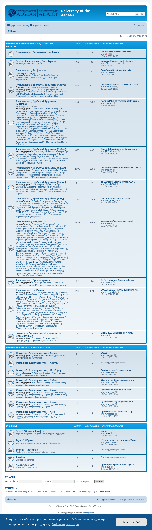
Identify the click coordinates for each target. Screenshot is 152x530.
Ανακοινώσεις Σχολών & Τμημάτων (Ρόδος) (41, 149)
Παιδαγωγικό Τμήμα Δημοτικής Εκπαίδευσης (35, 154)
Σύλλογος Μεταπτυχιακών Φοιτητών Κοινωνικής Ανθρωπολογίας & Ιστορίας (37, 320)
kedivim (108, 223)
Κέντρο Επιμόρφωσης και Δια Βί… (118, 221)
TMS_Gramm (111, 151)
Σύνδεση (10, 477)
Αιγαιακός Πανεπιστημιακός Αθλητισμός (40, 356)
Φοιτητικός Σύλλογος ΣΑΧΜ (52, 299)
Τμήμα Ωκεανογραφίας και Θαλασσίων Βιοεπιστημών (38, 118)
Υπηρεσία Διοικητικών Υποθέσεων (47, 226)
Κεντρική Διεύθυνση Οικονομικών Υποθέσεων (36, 251)
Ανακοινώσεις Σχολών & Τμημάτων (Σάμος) (41, 168)
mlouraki (109, 72)
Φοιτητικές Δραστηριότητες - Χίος (35, 411)
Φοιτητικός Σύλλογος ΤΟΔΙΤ (28, 326)
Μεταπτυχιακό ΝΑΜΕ (43, 205)
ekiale (107, 467)
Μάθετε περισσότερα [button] (65, 524)
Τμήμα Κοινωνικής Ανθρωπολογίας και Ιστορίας (37, 111)
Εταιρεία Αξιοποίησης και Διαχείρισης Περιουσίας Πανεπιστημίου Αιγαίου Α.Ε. (40, 266)
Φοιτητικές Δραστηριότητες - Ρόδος (36, 380)
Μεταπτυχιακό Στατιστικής (40, 175)
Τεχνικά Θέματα (25, 440)
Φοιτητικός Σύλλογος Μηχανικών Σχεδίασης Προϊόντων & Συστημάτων (39, 322)
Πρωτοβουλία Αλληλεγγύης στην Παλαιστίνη (36, 327)
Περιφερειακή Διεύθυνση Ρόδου (30, 237)
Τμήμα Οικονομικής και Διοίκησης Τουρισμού (44, 212)
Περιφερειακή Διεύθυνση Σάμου (47, 235)
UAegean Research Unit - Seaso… (117, 61)
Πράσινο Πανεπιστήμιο (56, 285)
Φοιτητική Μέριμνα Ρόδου (54, 260)
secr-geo (109, 103)
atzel (107, 54)
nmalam (31, 73)
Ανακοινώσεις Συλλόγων (30, 290)
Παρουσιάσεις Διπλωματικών (43, 340)
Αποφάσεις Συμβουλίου (44, 75)
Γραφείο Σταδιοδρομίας (53, 255)
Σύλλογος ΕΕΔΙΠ (44, 297)
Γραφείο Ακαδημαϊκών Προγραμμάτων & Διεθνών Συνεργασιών (40, 247)
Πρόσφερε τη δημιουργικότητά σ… (118, 402)
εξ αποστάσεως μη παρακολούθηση (118, 440)
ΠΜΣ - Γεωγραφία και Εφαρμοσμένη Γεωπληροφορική (41, 121)
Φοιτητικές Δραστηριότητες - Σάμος (36, 390)
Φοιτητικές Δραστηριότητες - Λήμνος (37, 362)
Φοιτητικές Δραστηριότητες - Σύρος (36, 402)
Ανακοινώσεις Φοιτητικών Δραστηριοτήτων (28, 348)
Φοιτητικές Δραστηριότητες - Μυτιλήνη (38, 370)
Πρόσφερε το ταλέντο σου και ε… (117, 370)
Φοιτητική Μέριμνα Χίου (52, 253)
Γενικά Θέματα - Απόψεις (30, 431)
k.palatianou (42, 87)
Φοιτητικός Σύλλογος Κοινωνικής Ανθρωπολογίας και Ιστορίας (35, 307)
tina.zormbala (111, 292)
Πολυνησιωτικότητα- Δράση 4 (47, 283)
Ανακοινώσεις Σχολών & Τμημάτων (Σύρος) (41, 182)
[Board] (33, 12)
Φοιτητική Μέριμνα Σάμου (27, 253)
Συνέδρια (38, 338)
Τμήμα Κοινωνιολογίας (40, 113)
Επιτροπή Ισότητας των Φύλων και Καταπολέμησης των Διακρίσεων (38, 269)
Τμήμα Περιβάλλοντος (42, 117)
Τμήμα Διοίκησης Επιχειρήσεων (30, 203)
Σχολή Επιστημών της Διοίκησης (48, 201)
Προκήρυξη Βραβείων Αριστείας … (118, 70)
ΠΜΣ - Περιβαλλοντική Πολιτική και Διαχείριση (38, 125)
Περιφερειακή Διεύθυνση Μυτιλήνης (31, 233)
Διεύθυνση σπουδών (39, 246)
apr (106, 335)
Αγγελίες (21, 457)
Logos (104, 431)
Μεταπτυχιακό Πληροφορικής (45, 177)
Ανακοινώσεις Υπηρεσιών (31, 221)
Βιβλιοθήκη (51, 231)
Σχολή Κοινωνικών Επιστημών (48, 109)
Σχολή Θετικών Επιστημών (46, 170)
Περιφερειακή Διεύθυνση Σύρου (40, 240)
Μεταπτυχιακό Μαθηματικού (44, 172)
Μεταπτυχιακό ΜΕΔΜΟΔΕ (36, 210)
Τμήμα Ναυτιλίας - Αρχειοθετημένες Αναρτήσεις (39, 215)
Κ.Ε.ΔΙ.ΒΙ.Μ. (32, 262)
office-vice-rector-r (113, 63)
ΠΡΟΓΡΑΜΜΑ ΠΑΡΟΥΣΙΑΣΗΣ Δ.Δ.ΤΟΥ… (120, 84)
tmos (107, 433)
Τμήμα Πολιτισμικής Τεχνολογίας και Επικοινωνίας (37, 114)
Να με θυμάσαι (84, 481)
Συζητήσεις (11, 426)
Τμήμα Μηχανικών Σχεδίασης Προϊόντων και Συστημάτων (38, 186)
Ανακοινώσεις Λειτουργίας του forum (37, 52)
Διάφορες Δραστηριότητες (37, 397)
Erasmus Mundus (34, 285)
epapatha (53, 87)
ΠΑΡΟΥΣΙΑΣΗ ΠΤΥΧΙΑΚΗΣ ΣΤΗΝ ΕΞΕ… (120, 101)
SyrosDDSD (110, 184)
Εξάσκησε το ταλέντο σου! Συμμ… (117, 390)
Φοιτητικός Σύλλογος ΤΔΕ (55, 301)
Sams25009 (104, 492)
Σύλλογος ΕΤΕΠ (25, 297)
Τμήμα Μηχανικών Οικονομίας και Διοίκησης (39, 206)
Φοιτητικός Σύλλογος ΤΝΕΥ (30, 304)
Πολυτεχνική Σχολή (42, 185)
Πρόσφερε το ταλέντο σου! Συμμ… (118, 411)
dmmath (108, 170)
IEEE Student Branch (43, 355)
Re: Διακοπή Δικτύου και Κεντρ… (117, 52)
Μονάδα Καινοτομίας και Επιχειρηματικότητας (36, 257)
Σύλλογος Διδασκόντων (44, 292)
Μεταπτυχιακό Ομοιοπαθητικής (29, 191)
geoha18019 (110, 442)
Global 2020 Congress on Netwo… (117, 333)
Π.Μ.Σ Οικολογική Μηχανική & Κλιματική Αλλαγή (39, 132)
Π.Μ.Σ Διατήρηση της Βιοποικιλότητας (42, 130)
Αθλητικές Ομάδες (42, 373)
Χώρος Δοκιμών (25, 464)
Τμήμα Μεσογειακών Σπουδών (37, 157)
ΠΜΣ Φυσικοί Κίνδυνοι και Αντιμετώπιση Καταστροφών (39, 141)
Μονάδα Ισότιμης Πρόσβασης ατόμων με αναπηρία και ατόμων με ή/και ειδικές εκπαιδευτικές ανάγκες (40, 273)
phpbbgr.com (88, 513)
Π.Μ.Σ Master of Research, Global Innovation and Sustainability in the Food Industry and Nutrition (39, 95)
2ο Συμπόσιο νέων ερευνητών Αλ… (118, 182)
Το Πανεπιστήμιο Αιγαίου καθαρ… (117, 280)
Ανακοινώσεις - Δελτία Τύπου (29, 77)
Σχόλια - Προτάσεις (27, 449)
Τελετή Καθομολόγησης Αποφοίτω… (119, 149)
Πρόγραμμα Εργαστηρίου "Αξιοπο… (118, 464)
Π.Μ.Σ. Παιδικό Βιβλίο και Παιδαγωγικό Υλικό (41, 161)
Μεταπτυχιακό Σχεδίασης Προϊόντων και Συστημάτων (40, 189)
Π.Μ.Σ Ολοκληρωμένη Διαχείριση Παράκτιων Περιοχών (37, 127)
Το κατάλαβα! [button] (131, 522)
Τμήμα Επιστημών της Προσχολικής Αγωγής (40, 155)
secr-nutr (32, 87)
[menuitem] (39, 25)
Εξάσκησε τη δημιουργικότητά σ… (118, 380)
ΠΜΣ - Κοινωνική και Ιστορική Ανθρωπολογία (41, 123)
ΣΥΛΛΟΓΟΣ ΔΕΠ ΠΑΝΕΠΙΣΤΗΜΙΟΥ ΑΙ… (120, 290)
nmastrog (109, 355)
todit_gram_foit (111, 200)
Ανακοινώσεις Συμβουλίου (31, 70)
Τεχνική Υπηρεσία (34, 231)
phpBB (70, 506)
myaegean (109, 372)
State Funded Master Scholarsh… (117, 198)
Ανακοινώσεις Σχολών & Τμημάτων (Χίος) (40, 198)
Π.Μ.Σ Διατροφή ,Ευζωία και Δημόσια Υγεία (47, 92)
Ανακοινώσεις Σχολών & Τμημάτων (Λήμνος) (41, 84)
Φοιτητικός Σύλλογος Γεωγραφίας (48, 317)
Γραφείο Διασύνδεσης (38, 264)
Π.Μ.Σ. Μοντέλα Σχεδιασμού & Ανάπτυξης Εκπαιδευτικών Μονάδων (42, 159)
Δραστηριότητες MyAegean (38, 375)
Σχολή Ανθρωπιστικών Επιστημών (49, 152)
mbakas (108, 282)
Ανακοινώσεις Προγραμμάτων (33, 280)
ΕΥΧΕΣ (104, 353)
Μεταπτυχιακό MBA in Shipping (29, 214)
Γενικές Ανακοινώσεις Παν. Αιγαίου (36, 61)
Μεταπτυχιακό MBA (56, 203)
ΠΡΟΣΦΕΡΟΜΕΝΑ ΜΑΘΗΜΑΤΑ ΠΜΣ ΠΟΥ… (122, 168)
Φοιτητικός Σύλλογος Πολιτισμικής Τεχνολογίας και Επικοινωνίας (39, 311)
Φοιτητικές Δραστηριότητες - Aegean (37, 353)
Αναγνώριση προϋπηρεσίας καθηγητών (34, 228)
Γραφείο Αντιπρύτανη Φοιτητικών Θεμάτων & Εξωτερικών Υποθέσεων (41, 245)
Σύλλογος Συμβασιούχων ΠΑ (55, 295)
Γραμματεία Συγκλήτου (51, 242)
